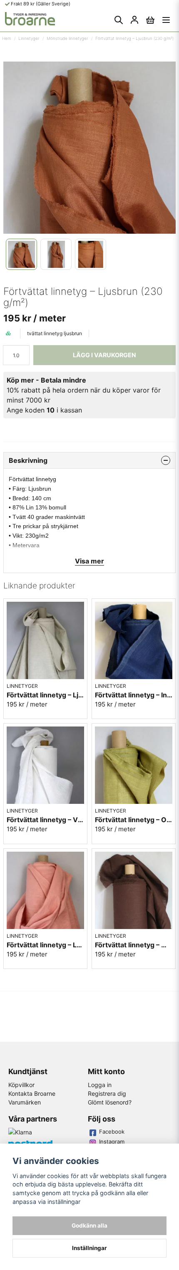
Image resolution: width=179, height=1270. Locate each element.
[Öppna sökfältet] (119, 20)
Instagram (111, 1141)
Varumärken (24, 1102)
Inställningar (89, 1248)
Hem (6, 38)
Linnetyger (28, 38)
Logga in (100, 1084)
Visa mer (89, 561)
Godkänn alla (89, 1225)
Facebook (111, 1131)
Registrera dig (107, 1093)
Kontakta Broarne (31, 1093)
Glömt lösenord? (110, 1102)
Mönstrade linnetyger (67, 38)
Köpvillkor (21, 1084)
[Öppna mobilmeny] (166, 20)
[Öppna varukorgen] (150, 20)
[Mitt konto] (134, 20)
